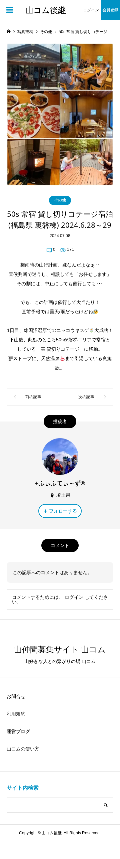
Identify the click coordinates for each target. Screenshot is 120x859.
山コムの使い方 (23, 748)
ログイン (91, 10)
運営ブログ (18, 731)
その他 (60, 200)
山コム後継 (45, 10)
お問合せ (16, 696)
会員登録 (110, 10)
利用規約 (16, 713)
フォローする (63, 511)
